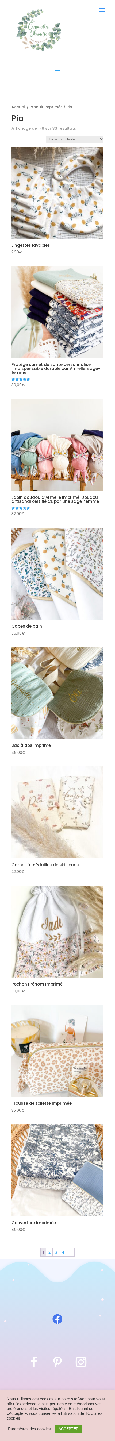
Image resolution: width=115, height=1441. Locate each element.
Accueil (18, 107)
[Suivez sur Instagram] (81, 1362)
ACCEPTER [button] (69, 1429)
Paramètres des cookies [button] (29, 1429)
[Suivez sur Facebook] (34, 1362)
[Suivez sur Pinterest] (57, 1362)
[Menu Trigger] (102, 11)
